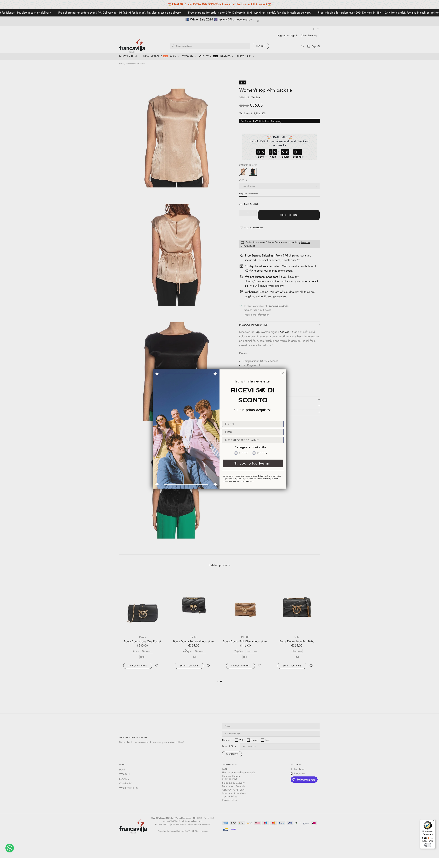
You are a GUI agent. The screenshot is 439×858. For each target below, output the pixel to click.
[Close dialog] (283, 373)
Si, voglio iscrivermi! (253, 463)
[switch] (427, 845)
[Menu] (433, 821)
